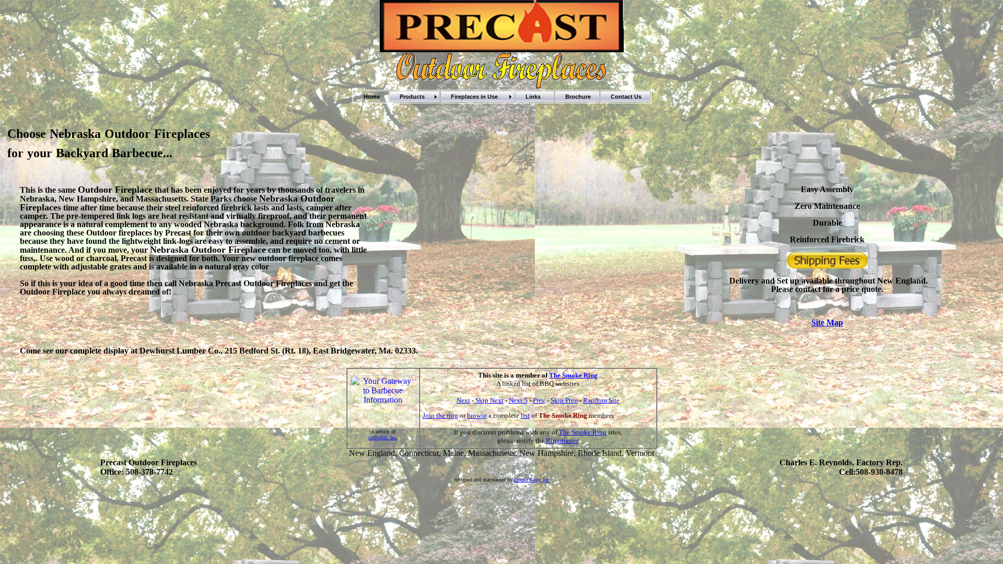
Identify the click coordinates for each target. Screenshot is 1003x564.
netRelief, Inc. (383, 437)
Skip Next (489, 400)
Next (463, 400)
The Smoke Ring (573, 375)
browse (477, 415)
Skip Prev (564, 400)
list (525, 415)
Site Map (827, 322)
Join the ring (440, 415)
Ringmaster (562, 440)
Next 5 (518, 400)
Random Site (601, 400)
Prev (539, 400)
